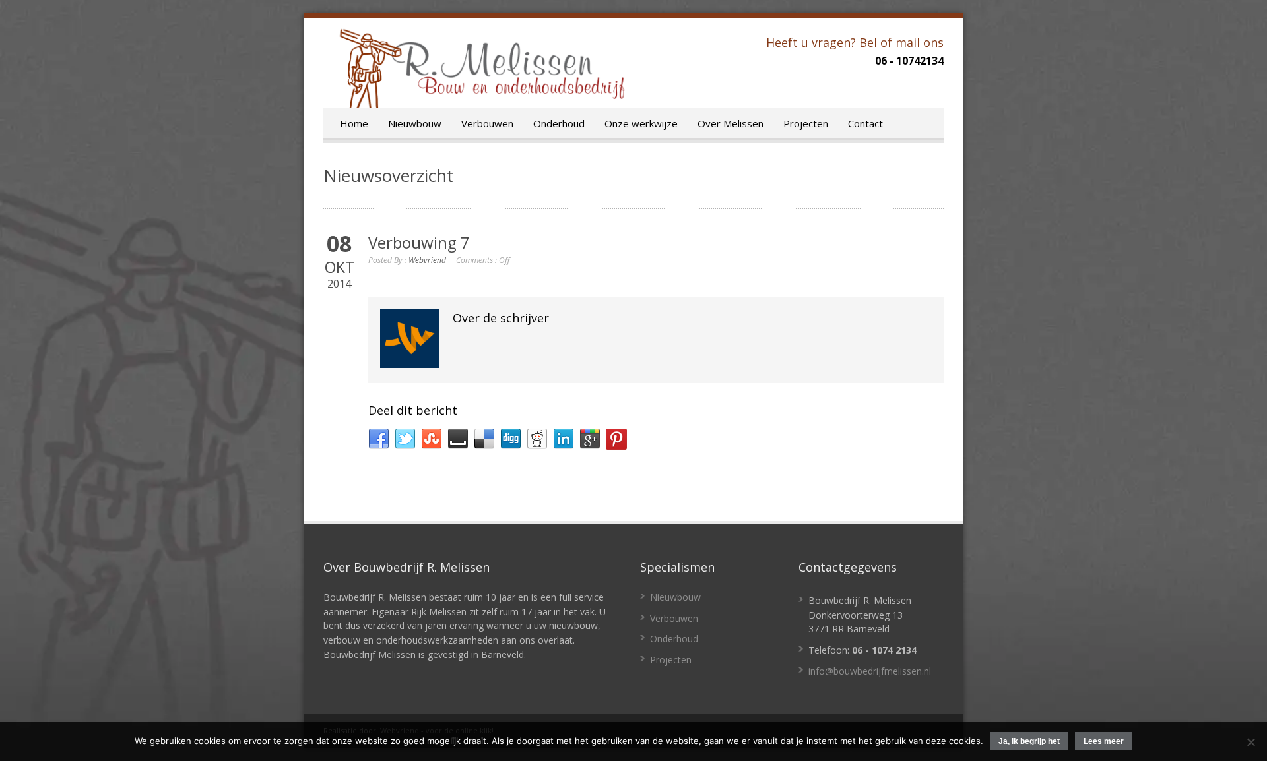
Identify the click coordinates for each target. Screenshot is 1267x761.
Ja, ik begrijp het (1029, 741)
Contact (865, 123)
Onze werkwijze (641, 123)
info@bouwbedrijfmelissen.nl (869, 671)
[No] (1250, 741)
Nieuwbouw (414, 123)
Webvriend (427, 260)
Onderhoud (559, 123)
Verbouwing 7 (419, 242)
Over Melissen (730, 123)
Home (354, 123)
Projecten (805, 123)
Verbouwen (487, 123)
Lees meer (1104, 741)
